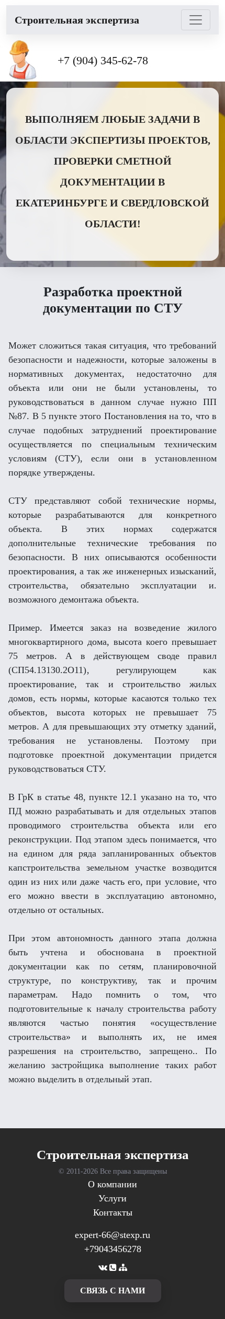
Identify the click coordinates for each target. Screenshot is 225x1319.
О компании (112, 1184)
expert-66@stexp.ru (112, 1235)
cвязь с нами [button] (112, 1290)
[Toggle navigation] (195, 19)
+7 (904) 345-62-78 (103, 60)
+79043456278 (112, 1249)
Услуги (112, 1198)
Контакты (112, 1212)
